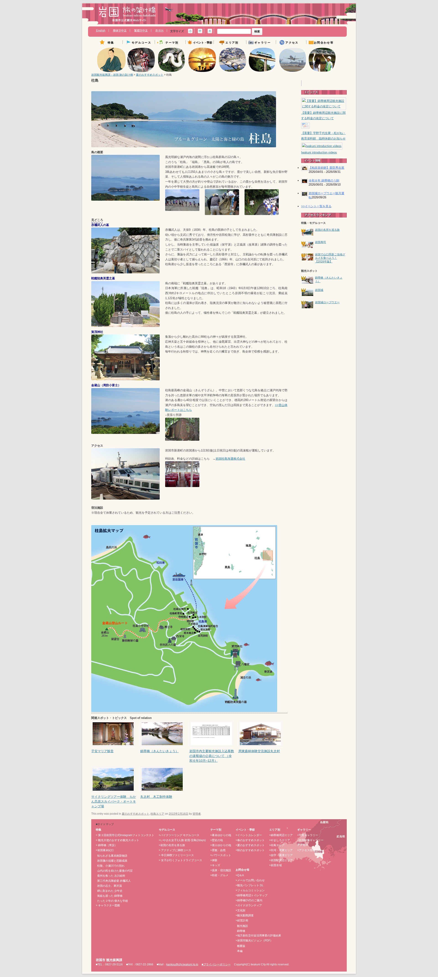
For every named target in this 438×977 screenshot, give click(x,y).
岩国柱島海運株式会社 (230, 458)
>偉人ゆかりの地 (220, 845)
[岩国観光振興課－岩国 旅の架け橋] (127, 15)
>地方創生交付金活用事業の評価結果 (258, 935)
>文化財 (240, 910)
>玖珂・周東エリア (281, 850)
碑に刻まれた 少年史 (110, 890)
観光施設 (242, 926)
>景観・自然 (218, 850)
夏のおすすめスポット (149, 74)
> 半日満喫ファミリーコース (176, 855)
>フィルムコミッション (250, 890)
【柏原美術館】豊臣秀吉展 (326, 167)
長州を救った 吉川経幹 (111, 875)
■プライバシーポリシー (216, 964)
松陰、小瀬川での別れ (111, 865)
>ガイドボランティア (249, 905)
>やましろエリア (279, 840)
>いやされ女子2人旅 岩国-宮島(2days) (182, 840)
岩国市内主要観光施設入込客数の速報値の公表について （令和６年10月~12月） (211, 755)
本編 (239, 951)
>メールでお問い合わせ (250, 880)
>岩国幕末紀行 (105, 850)
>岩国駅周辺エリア (281, 860)
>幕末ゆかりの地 (220, 835)
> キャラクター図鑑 (108, 905)
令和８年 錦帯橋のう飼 (324, 180)
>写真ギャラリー (307, 835)
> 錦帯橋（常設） (106, 845)
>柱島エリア (276, 845)
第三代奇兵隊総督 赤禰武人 (114, 880)
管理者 (197, 813)
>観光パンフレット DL (249, 885)
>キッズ (215, 865)
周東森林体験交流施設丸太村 (259, 751)
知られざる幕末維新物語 (112, 855)
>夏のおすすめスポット (250, 845)
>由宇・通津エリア (281, 855)
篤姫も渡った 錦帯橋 (110, 895)
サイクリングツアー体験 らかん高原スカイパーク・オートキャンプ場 (113, 801)
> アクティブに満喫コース (175, 850)
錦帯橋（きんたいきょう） (159, 751)
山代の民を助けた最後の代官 (115, 870)
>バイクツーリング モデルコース (179, 835)
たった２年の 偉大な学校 (112, 900)
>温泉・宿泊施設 (220, 870)
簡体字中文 (120, 30)
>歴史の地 (216, 840)
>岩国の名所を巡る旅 (172, 845)
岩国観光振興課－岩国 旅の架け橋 (112, 74)
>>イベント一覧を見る (316, 206)
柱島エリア (157, 813)
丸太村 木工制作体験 (156, 796)
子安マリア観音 (102, 751)
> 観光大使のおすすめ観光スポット (117, 840)
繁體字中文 (141, 30)
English (100, 30)
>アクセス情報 (306, 850)
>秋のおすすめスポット (250, 850)
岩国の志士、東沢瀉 (109, 885)
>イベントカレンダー (249, 835)
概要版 (241, 946)
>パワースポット (220, 855)
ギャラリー (262, 42)
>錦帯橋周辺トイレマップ (251, 895)
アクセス (292, 42)
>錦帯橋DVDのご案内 (249, 900)
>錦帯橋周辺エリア (281, 835)
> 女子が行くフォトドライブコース (180, 860)
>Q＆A (240, 875)
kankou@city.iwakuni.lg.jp (182, 964)
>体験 (213, 860)
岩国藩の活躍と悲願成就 (112, 860)
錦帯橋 (241, 931)
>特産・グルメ (219, 875)
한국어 (159, 30)
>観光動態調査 (245, 915)
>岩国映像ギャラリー (310, 840)
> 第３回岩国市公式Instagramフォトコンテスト (125, 835)
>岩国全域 (275, 865)
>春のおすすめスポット (250, 840)
